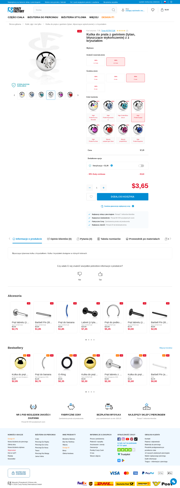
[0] (153, 10)
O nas (92, 453)
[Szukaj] (113, 10)
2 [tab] (88, 339)
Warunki (15, 482)
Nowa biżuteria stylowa (16, 447)
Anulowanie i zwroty (97, 445)
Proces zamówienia (97, 439)
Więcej (93, 17)
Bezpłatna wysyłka (111, 2)
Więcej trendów (165, 348)
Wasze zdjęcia (95, 456)
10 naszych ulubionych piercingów (157, 453)
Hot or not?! (12, 453)
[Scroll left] (170, 238)
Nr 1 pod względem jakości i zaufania (84, 2)
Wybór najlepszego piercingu (155, 456)
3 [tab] (91, 339)
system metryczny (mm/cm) (149, 2)
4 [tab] (94, 339)
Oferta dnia (12, 445)
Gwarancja (94, 447)
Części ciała (16, 17)
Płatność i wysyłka (96, 442)
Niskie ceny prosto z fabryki (55, 2)
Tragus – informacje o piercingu (156, 462)
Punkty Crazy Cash (97, 450)
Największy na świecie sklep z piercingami (24, 2)
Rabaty (10, 456)
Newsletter (11, 459)
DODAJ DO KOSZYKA (122, 196)
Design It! (108, 17)
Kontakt (147, 439)
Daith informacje (151, 459)
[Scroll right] (9, 238)
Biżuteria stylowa (73, 17)
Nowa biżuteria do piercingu (18, 442)
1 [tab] (86, 339)
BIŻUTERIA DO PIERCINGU (43, 17)
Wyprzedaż (12, 450)
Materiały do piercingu (153, 445)
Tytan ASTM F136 (108, 31)
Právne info (32, 482)
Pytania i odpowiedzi (152, 442)
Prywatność (23, 482)
